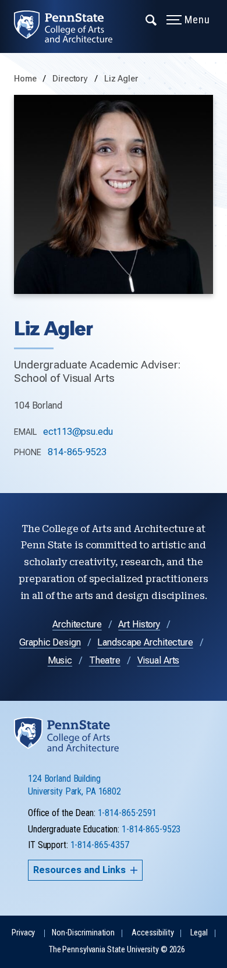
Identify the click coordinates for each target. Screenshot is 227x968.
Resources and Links (79, 869)
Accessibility (152, 933)
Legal (198, 933)
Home (25, 79)
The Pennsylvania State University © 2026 (117, 950)
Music (60, 660)
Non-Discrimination (83, 933)
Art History (139, 624)
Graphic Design (49, 642)
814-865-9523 (77, 452)
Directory (71, 79)
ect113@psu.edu (77, 431)
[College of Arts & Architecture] (70, 26)
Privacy (23, 933)
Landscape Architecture (145, 642)
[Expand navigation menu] (151, 19)
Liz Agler (121, 79)
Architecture (77, 624)
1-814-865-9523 (151, 829)
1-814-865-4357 (99, 844)
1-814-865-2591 (127, 812)
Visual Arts (158, 660)
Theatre (104, 660)
